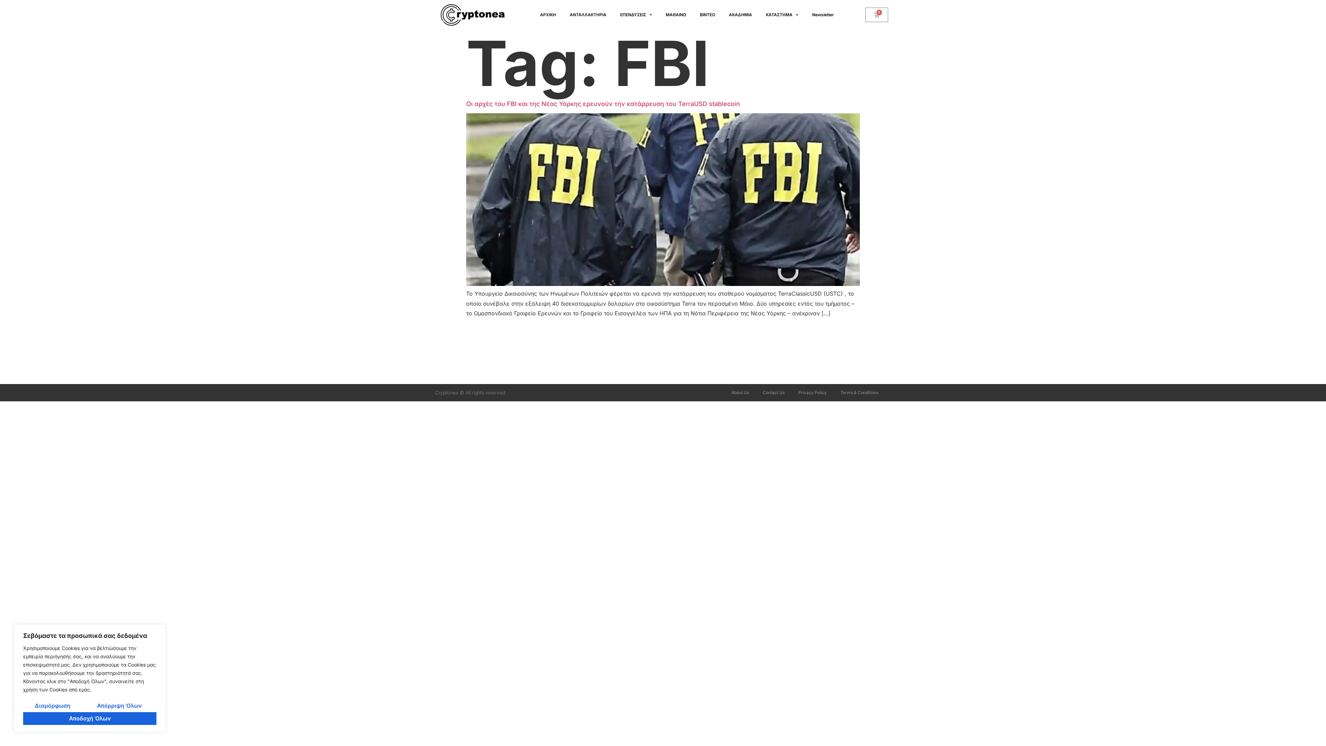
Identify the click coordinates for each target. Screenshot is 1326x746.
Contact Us (774, 392)
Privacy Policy (812, 392)
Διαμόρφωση (52, 705)
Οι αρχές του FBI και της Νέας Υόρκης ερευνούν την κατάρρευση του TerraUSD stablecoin (603, 103)
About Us (740, 392)
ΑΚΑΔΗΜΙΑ (740, 14)
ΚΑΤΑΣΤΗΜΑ (779, 14)
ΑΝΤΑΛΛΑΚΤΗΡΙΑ (588, 14)
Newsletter (823, 14)
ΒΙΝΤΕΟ (707, 14)
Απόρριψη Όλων (119, 705)
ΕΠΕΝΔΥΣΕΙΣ (633, 14)
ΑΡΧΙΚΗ (548, 14)
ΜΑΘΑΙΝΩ (676, 14)
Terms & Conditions (859, 392)
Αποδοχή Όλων (90, 718)
